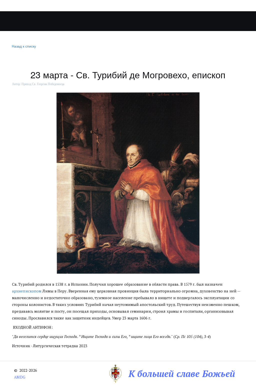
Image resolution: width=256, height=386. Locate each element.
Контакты (210, 21)
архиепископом (27, 290)
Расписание (177, 21)
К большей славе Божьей (181, 373)
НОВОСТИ (111, 21)
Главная (19, 21)
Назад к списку (24, 46)
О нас (43, 21)
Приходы (74, 21)
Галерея (140, 21)
